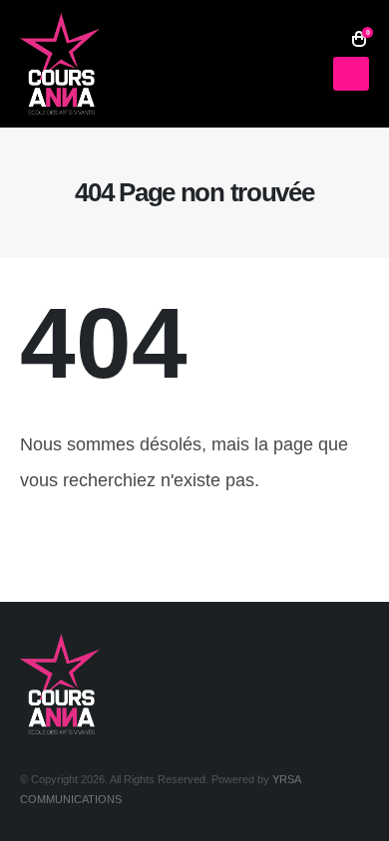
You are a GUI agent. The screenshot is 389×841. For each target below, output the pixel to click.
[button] (330, 39)
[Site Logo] (60, 64)
